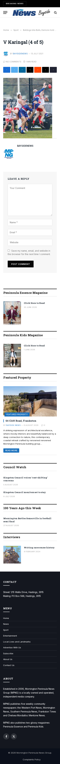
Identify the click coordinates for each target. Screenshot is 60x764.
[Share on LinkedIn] (22, 70)
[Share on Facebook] (6, 70)
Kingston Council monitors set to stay (24, 492)
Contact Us (8, 665)
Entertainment (10, 635)
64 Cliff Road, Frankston (21, 420)
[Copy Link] (53, 70)
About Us (7, 659)
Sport (5, 630)
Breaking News (15, 3)
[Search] (55, 12)
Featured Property (17, 414)
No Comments (13, 61)
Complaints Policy (31, 759)
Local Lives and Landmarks (17, 641)
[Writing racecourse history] (12, 554)
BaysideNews (20, 53)
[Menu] (5, 12)
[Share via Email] (30, 70)
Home (6, 618)
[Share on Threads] (45, 70)
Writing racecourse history (39, 547)
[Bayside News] (31, 12)
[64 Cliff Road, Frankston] (30, 401)
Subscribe (8, 653)
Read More (11, 450)
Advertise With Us (12, 647)
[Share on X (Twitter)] (14, 70)
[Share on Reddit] (37, 70)
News (6, 624)
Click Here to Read (34, 303)
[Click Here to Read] (12, 313)
